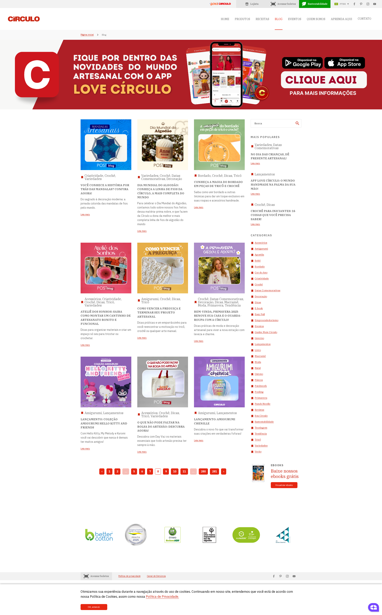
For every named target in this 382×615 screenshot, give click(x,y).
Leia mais (255, 163)
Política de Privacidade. (162, 596)
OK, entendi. (94, 607)
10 (174, 471)
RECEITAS (262, 19)
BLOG (279, 19)
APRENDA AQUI (341, 19)
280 (203, 471)
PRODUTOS (242, 19)
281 (214, 471)
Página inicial (87, 35)
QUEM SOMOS (316, 19)
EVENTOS (294, 19)
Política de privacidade (129, 576)
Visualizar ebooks (284, 485)
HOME (225, 19)
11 (184, 471)
